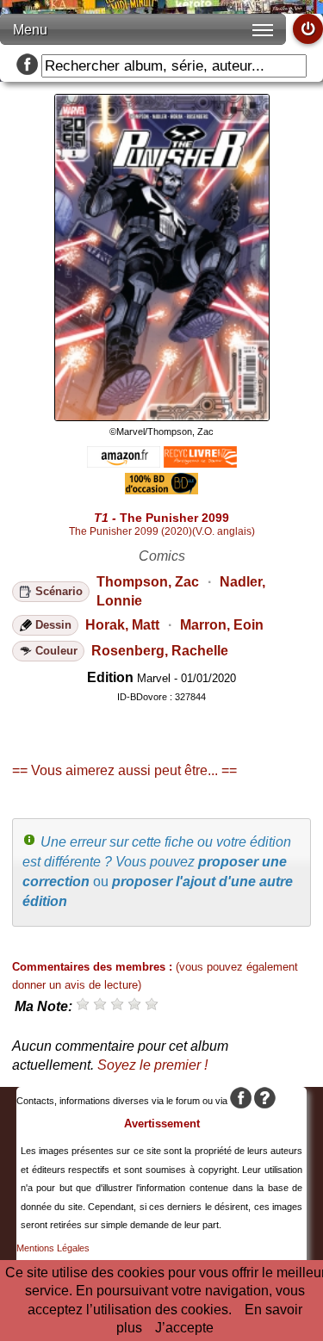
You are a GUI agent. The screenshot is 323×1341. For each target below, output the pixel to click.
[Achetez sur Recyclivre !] (200, 463)
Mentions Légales (53, 1248)
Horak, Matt (122, 625)
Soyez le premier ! (152, 1065)
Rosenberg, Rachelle (159, 650)
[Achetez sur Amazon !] (123, 463)
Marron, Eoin (222, 625)
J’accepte (184, 1327)
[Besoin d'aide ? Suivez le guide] (265, 1101)
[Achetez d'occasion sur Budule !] (161, 489)
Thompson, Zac (147, 581)
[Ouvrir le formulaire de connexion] (308, 29)
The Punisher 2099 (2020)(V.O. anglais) (162, 531)
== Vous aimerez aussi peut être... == (124, 770)
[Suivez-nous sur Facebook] (27, 66)
